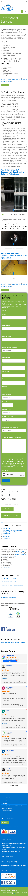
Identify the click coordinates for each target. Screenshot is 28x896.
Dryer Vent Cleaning (7, 535)
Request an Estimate (11, 515)
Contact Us (14, 890)
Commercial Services (7, 810)
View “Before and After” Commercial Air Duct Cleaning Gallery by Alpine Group (12, 172)
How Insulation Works (7, 856)
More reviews (14, 785)
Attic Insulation (6, 533)
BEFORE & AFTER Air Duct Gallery (9, 582)
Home (2, 889)
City (3, 379)
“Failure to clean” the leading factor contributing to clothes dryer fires (14, 844)
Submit (6, 481)
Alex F (7, 710)
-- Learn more (6, 538)
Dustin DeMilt (9, 732)
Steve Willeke (9, 768)
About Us (14, 889)
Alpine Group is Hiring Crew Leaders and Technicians (13, 642)
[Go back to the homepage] (7, 7)
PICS (15, 893)
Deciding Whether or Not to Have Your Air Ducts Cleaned (13, 848)
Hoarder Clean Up (7, 536)
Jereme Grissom (9, 687)
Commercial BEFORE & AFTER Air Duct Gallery (12, 585)
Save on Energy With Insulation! (8, 597)
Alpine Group (10, 655)
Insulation (4, 803)
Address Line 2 (6, 371)
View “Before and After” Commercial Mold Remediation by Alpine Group (14, 255)
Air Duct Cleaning (7, 528)
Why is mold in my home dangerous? (11, 851)
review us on (13, 660)
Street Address (6, 364)
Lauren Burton (9, 665)
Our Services (8, 889)
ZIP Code (4, 386)
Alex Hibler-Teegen (10, 750)
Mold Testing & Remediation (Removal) (12, 530)
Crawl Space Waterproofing (9, 531)
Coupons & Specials (5, 890)
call (5, 79)
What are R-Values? (6, 854)
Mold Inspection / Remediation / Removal (12, 805)
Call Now (5, 85)
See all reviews (6, 660)
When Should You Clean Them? (8, 578)
